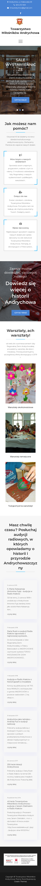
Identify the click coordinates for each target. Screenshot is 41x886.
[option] (20, 80)
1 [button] (18, 110)
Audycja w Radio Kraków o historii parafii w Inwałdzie (19, 680)
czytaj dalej (20, 106)
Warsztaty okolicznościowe (20, 407)
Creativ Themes (20, 882)
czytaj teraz (20, 313)
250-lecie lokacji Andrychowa (14, 765)
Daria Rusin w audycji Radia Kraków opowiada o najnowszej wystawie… (19, 633)
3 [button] (23, 110)
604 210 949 (21, 5)
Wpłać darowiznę (20, 228)
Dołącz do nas (20, 196)
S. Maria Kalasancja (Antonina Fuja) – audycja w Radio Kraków (19, 591)
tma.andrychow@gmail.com (21, 8)
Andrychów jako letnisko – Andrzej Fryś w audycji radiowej (19, 721)
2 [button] (20, 110)
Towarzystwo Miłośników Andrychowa (20, 31)
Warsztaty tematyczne (20, 457)
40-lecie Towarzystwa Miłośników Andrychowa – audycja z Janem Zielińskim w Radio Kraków (20, 805)
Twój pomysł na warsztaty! (20, 506)
